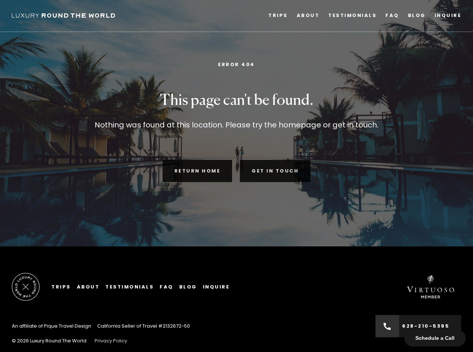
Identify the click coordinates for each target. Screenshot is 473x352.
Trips (278, 15)
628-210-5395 (425, 325)
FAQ (392, 15)
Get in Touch (275, 170)
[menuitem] (278, 15)
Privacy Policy (111, 340)
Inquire (448, 15)
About (308, 15)
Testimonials (352, 15)
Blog (417, 15)
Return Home (197, 170)
